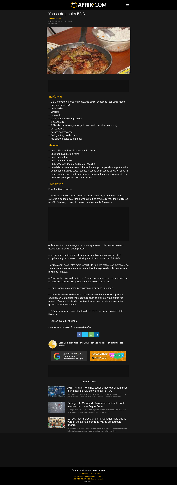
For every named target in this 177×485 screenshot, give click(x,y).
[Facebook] (79, 334)
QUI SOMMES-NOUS (81, 476)
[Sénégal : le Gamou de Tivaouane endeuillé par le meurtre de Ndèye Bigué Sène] (56, 407)
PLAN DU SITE (96, 474)
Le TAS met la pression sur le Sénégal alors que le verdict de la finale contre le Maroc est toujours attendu (96, 421)
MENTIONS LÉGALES (96, 476)
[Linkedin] (96, 334)
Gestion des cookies (97, 479)
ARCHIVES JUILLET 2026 (81, 479)
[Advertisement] (88, 86)
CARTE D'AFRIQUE (82, 474)
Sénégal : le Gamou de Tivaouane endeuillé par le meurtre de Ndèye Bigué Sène (96, 405)
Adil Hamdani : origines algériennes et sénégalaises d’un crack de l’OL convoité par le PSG (97, 389)
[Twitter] (85, 334)
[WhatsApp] (91, 334)
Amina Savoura (54, 19)
